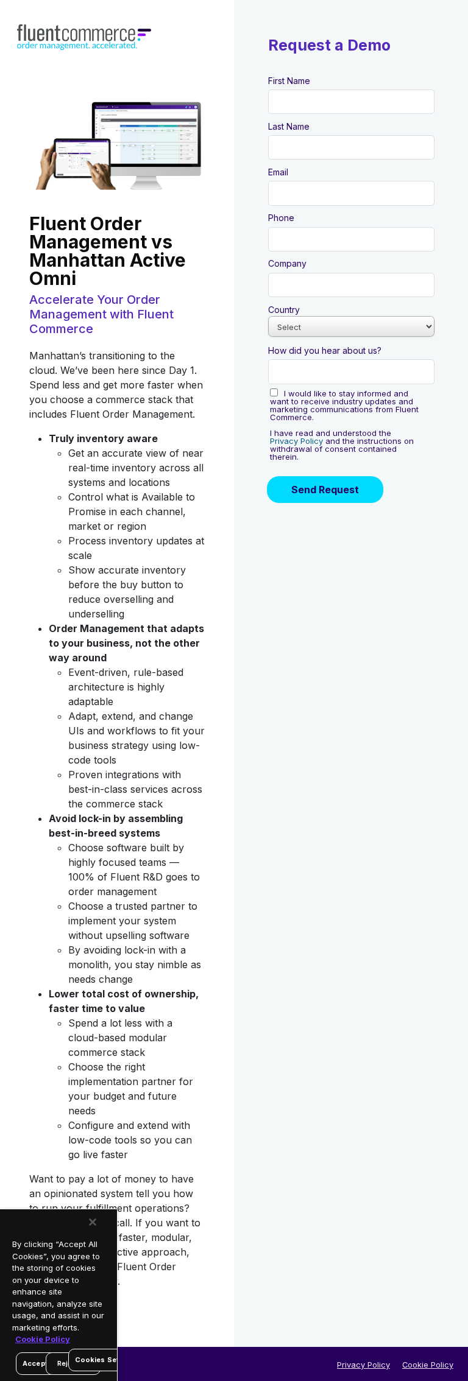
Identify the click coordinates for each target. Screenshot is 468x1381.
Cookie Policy (427, 1364)
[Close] (92, 1222)
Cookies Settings (106, 1359)
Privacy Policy (363, 1364)
